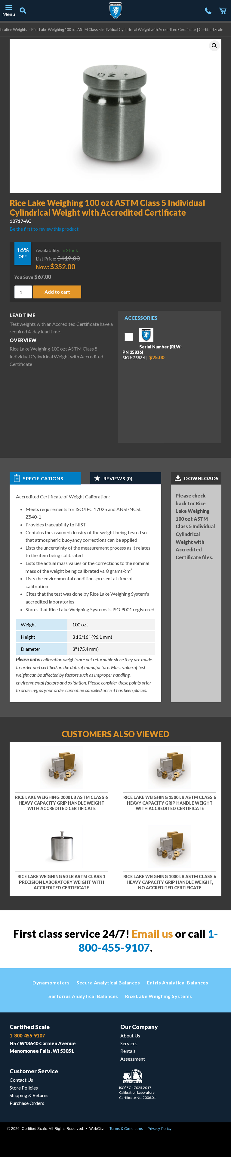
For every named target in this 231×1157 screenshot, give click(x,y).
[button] (214, 45)
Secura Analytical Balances (108, 982)
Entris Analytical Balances (177, 982)
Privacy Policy (159, 1129)
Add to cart (57, 292)
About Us (130, 1035)
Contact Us (21, 1080)
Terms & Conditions (126, 1129)
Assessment (132, 1059)
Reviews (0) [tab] (118, 478)
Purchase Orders (27, 1103)
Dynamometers (50, 982)
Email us (152, 933)
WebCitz (96, 1129)
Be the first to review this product (44, 229)
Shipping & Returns (29, 1095)
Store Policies (24, 1087)
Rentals (128, 1051)
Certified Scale (30, 1026)
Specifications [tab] (43, 478)
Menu (8, 14)
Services (128, 1043)
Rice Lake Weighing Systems (158, 996)
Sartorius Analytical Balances (83, 996)
